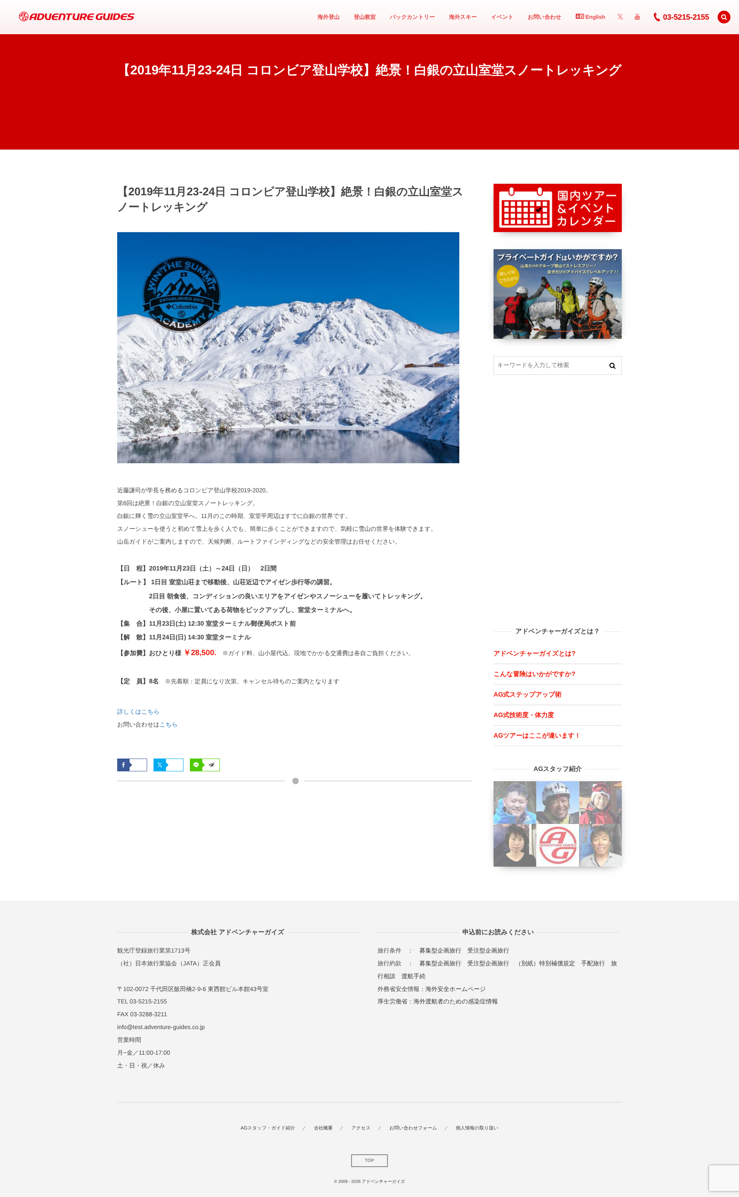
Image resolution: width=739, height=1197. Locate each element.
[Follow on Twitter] (620, 17)
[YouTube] (637, 17)
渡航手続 (414, 976)
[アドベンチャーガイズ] (74, 17)
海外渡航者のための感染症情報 (456, 1001)
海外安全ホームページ (456, 988)
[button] (724, 17)
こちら (169, 724)
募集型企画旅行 (440, 950)
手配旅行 (593, 963)
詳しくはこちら (138, 711)
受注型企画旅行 (488, 950)
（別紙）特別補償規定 (545, 963)
